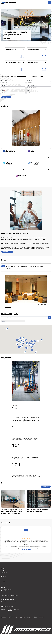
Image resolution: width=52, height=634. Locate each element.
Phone (28, 90)
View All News (45, 486)
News (2, 579)
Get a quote (5, 97)
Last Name (29, 80)
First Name (4, 80)
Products (3, 568)
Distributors (4, 572)
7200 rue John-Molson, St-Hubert (6, 590)
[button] (38, 341)
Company (4, 85)
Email (3, 90)
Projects (3, 570)
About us (3, 581)
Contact (3, 583)
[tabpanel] (26, 541)
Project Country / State (32, 85)
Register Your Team (6, 251)
